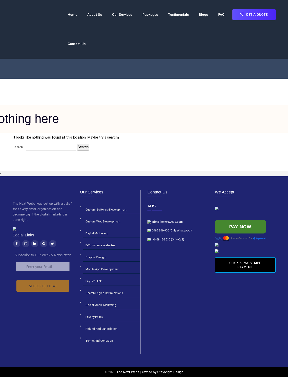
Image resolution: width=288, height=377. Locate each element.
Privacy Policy (94, 317)
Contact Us (77, 44)
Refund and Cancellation (101, 328)
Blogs (203, 15)
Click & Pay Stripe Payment (245, 265)
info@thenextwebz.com (167, 221)
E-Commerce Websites (100, 245)
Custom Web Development (103, 221)
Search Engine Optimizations (104, 293)
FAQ (221, 15)
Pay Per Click (94, 281)
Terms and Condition (99, 340)
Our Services (122, 15)
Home (72, 15)
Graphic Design (96, 257)
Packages (150, 15)
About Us (94, 15)
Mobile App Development (102, 269)
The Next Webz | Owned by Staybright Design (149, 372)
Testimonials (178, 15)
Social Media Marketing (101, 305)
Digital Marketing (97, 233)
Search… (19, 147)
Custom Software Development (106, 209)
